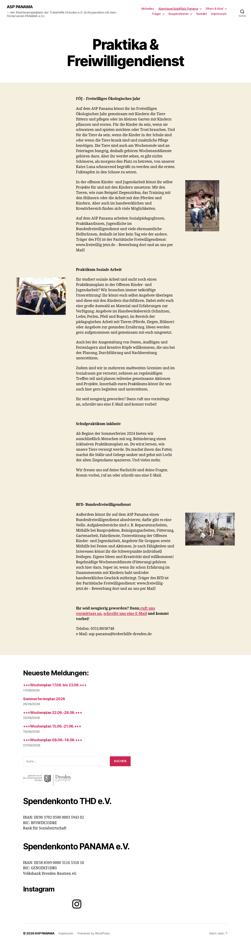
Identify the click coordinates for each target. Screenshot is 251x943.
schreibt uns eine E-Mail (125, 613)
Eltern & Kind (214, 8)
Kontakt (201, 14)
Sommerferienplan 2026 (44, 699)
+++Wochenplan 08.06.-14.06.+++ (52, 740)
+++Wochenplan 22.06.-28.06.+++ (52, 712)
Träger (156, 14)
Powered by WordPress (93, 933)
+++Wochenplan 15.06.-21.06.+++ (52, 726)
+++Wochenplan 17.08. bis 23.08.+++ (55, 685)
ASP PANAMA (20, 7)
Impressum (219, 14)
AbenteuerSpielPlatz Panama (178, 8)
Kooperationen (179, 14)
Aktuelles (147, 8)
